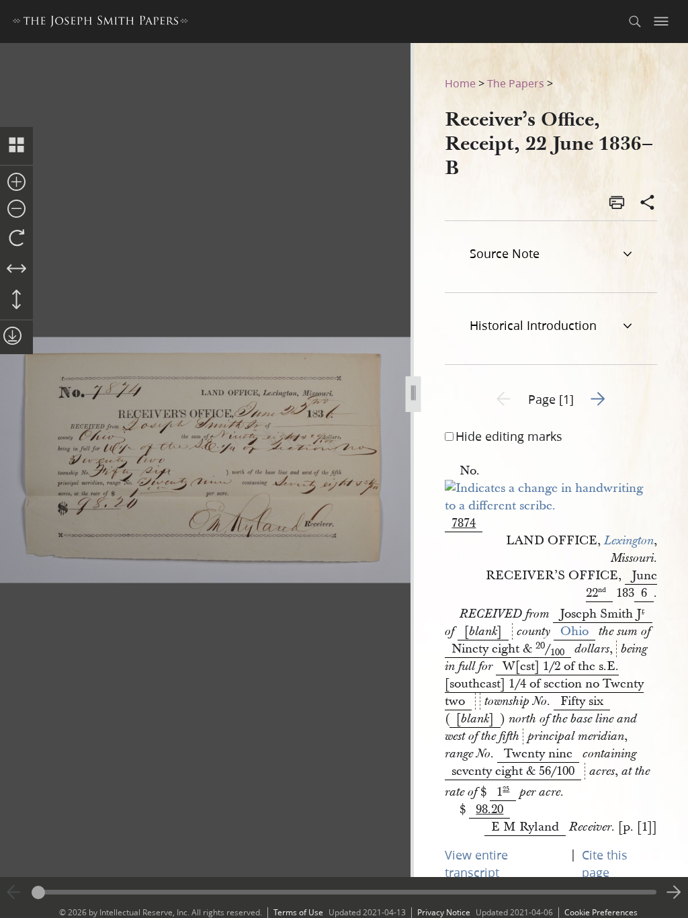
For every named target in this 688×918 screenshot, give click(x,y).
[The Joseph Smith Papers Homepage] (100, 23)
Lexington (629, 541)
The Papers (515, 83)
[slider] (344, 892)
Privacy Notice (443, 912)
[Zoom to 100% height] (16, 300)
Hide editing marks (509, 436)
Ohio (574, 631)
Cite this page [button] (605, 863)
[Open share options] (647, 203)
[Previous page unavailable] (14, 892)
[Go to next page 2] (674, 892)
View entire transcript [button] (476, 863)
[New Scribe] (551, 505)
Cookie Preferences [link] (601, 912)
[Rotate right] (16, 238)
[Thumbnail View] (16, 146)
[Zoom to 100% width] (16, 269)
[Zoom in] (16, 183)
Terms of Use (298, 912)
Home (460, 83)
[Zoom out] (16, 209)
